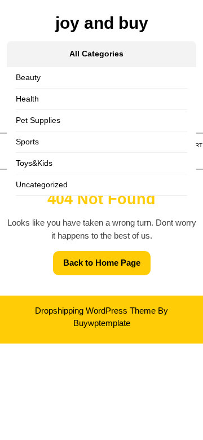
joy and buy (101, 23)
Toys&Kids (34, 163)
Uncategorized (42, 184)
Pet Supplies (38, 120)
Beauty (28, 77)
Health (27, 98)
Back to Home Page (107, 266)
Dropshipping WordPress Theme (95, 310)
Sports (27, 141)
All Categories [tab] (96, 53)
